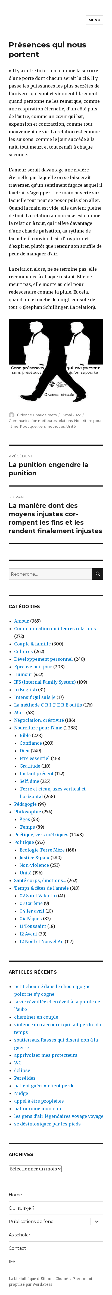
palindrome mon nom (38, 1108)
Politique (24, 842)
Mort (19, 712)
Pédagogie (25, 804)
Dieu (25, 750)
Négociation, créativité (39, 720)
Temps (27, 827)
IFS (12, 1261)
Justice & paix (34, 857)
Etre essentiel (35, 758)
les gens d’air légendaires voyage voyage (58, 1116)
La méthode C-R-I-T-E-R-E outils (48, 705)
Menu (94, 20)
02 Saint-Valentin (38, 895)
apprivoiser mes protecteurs (45, 1055)
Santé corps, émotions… (40, 880)
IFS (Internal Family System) (45, 682)
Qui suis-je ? (22, 1208)
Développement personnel (43, 659)
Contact (17, 1248)
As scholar (19, 1234)
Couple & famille (32, 644)
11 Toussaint (33, 926)
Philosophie (27, 811)
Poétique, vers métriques (42, 426)
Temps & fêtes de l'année (41, 888)
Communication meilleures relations (41, 420)
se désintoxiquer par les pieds (47, 1124)
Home (15, 1194)
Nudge (21, 1093)
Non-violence (34, 865)
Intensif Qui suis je (34, 697)
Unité (71, 426)
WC (17, 1062)
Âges (25, 819)
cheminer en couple (36, 1017)
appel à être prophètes (39, 1101)
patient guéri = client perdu (44, 1085)
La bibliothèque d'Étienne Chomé (38, 1278)
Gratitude (30, 766)
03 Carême (31, 903)
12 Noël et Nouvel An (42, 941)
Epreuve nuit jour (33, 666)
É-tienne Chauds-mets (37, 415)
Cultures (23, 651)
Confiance (31, 743)
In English (25, 689)
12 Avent (28, 934)
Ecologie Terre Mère (42, 850)
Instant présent (37, 773)
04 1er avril (32, 911)
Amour (21, 621)
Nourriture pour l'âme (38, 727)
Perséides (25, 1078)
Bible (25, 735)
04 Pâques (31, 918)
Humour (23, 674)
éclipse (22, 1070)
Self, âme (29, 781)
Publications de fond (31, 1221)
